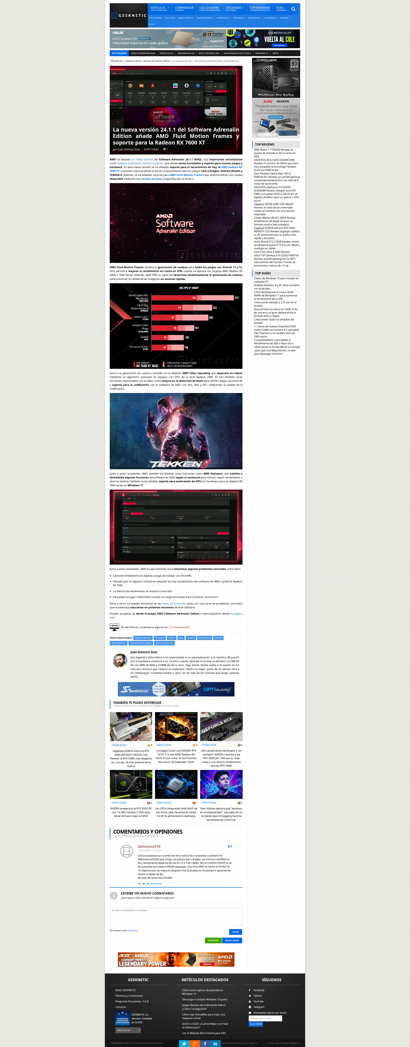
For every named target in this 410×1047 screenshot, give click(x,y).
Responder (156, 883)
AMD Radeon (205, 638)
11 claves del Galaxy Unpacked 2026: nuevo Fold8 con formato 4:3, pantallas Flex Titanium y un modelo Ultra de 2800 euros (276, 331)
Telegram (259, 1007)
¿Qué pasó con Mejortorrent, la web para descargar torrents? (274, 352)
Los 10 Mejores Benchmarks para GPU (204, 1033)
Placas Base (170, 18)
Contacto (120, 1007)
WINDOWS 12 (261, 53)
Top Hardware (260, 8)
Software (159, 638)
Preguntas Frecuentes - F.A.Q (132, 1001)
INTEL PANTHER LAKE (209, 53)
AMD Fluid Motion (164, 643)
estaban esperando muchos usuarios (140, 163)
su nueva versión (142, 159)
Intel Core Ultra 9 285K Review (272, 252)
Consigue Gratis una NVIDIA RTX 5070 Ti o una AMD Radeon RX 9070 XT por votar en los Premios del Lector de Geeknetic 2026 (176, 756)
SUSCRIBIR (256, 1024)
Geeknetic (118, 61)
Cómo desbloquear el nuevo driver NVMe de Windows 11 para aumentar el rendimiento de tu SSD (275, 295)
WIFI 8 (276, 53)
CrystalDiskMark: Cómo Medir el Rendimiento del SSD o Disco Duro (273, 341)
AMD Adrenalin (118, 643)
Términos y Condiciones (129, 995)
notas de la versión (174, 603)
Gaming (191, 638)
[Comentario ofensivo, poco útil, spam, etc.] (145, 884)
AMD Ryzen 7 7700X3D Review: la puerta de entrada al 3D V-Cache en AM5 (275, 153)
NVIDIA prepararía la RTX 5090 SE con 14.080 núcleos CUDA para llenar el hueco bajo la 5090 (131, 812)
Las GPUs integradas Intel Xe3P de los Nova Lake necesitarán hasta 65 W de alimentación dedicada (176, 812)
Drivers (218, 638)
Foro (281, 8)
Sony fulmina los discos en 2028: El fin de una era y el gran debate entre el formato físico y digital (276, 313)
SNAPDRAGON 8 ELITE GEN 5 (237, 53)
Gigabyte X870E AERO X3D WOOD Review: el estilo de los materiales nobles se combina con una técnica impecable (274, 209)
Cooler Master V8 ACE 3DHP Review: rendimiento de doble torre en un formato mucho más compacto (275, 221)
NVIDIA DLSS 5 (166, 53)
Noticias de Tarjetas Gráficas (157, 61)
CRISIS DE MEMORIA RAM (143, 53)
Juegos (171, 638)
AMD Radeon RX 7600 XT (141, 643)
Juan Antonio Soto (129, 149)
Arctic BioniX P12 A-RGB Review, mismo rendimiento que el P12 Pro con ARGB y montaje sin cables (277, 245)
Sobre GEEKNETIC (125, 990)
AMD (181, 638)
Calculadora (209, 8)
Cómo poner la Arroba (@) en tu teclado (277, 347)
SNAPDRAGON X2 (186, 53)
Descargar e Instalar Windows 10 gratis (204, 999)
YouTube (259, 1001)
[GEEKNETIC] (128, 15)
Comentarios (180, 627)
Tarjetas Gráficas (186, 18)
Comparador (184, 8)
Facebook (259, 990)
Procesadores (155, 18)
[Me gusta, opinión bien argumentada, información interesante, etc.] (139, 883)
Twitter (258, 995)
